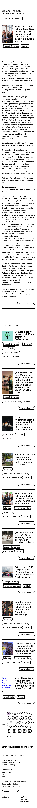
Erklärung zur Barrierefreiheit (14, 781)
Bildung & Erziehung (11, 46)
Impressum (6, 772)
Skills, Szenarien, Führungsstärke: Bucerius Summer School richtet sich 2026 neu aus (25, 498)
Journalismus (8, 551)
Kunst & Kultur (9, 348)
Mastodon (6, 799)
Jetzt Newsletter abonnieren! (18, 747)
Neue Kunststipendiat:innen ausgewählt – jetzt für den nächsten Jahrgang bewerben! (24, 423)
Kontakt (5, 776)
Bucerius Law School (10, 784)
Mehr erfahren (25, 363)
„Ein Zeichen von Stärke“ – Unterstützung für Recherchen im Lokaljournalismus (25, 537)
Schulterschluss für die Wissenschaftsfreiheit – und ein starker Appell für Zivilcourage (24, 608)
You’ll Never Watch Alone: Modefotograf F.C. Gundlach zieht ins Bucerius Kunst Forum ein (25, 683)
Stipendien (7, 438)
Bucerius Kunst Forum (12, 693)
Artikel (25, 46)
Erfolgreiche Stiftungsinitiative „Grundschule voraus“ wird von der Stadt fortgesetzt (25, 572)
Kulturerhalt (27, 344)
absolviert (15, 296)
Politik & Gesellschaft (12, 516)
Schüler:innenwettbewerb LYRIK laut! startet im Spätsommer (25, 336)
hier (6, 182)
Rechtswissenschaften (12, 477)
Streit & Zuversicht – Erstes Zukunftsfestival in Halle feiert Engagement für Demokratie (25, 648)
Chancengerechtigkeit (12, 401)
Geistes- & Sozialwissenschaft (15, 473)
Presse (6, 791)
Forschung (7, 469)
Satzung (5, 774)
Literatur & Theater (11, 352)
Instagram (6, 797)
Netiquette (24, 802)
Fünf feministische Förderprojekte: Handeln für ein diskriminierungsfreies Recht (25, 459)
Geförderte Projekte (11, 356)
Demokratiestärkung (22, 508)
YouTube (23, 797)
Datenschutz (6, 770)
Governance (8, 512)
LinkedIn (23, 799)
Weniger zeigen (24, 303)
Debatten (7, 508)
